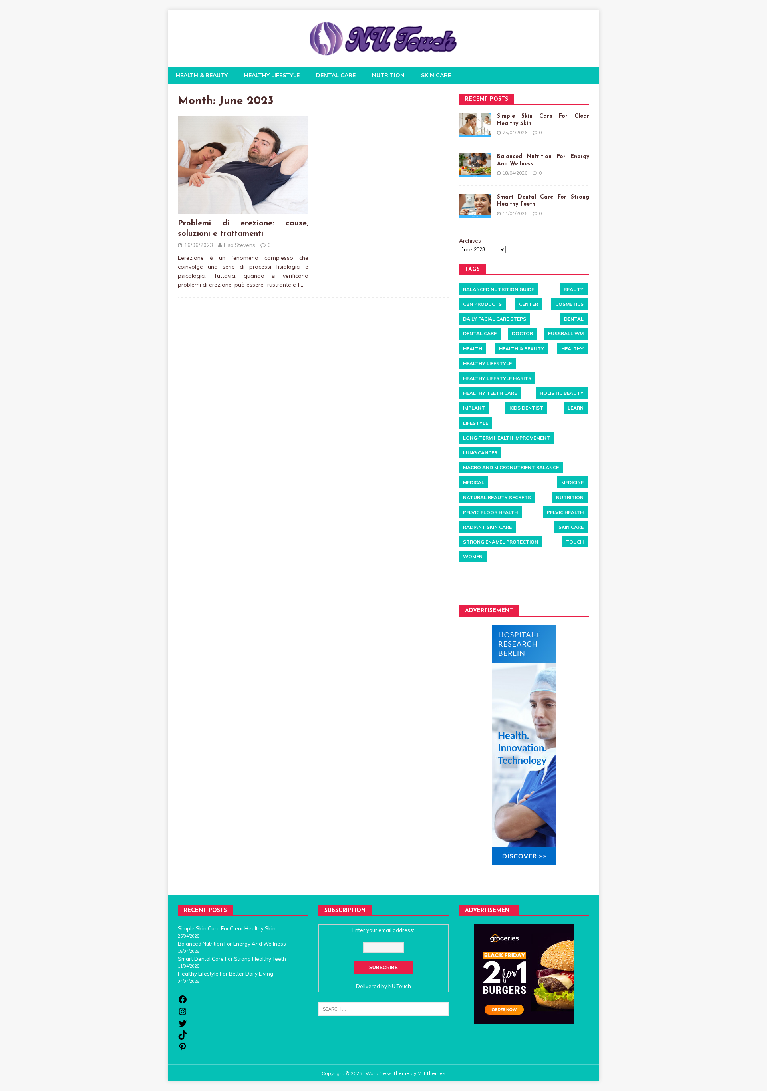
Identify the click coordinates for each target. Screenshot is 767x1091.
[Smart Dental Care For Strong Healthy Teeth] (475, 206)
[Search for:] (383, 1008)
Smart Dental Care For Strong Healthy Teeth (232, 959)
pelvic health (565, 512)
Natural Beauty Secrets (497, 497)
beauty (574, 289)
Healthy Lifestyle (272, 75)
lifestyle (475, 423)
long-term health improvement (506, 438)
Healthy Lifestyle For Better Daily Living (225, 973)
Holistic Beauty (562, 393)
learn (576, 408)
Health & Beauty (202, 75)
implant (474, 408)
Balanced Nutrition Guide (498, 289)
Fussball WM (566, 333)
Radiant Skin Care (487, 527)
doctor (522, 333)
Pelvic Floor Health (490, 512)
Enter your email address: (383, 930)
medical (473, 482)
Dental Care (336, 75)
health (472, 349)
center (528, 304)
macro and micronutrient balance (511, 467)
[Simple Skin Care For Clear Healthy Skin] (475, 125)
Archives (470, 240)
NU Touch (399, 986)
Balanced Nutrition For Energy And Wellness (232, 943)
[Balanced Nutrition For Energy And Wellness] (475, 165)
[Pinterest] (182, 1050)
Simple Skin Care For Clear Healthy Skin (227, 928)
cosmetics (569, 304)
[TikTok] (182, 1038)
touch (575, 542)
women (473, 556)
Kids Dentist (526, 408)
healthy (572, 349)
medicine (572, 482)
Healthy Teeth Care (490, 393)
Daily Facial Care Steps (494, 319)
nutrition (570, 497)
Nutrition (388, 75)
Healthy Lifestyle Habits (497, 378)
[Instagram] (182, 1014)
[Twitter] (182, 1026)
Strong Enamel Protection (500, 542)
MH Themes (431, 1073)
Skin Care (436, 75)
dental (574, 319)
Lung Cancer (480, 453)
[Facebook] (182, 1002)
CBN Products (482, 304)
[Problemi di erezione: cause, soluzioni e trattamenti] (243, 209)
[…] (301, 284)
